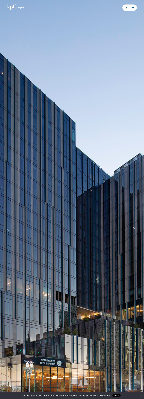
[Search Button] (126, 7)
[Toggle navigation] (133, 7)
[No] (141, 396)
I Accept (116, 395)
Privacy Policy (106, 395)
